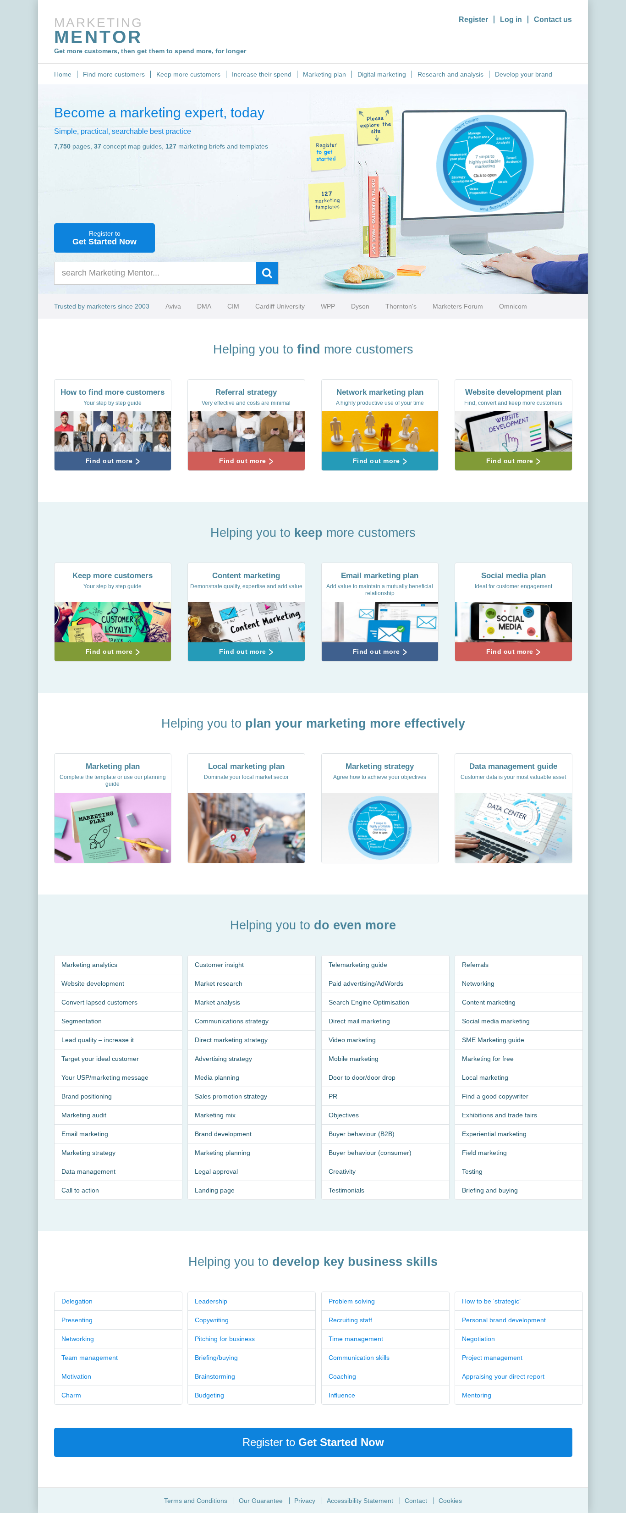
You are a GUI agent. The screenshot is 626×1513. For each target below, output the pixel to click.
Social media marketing (496, 1021)
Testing (472, 1171)
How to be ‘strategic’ (491, 1301)
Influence (342, 1395)
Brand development (223, 1134)
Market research (218, 983)
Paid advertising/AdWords (366, 983)
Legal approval (216, 1171)
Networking (478, 983)
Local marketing (485, 1077)
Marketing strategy (88, 1152)
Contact (416, 1500)
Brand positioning (86, 1096)
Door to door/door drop (362, 1077)
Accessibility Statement (360, 1500)
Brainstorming (215, 1376)
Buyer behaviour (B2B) (362, 1134)
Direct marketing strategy (231, 1040)
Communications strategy (232, 1021)
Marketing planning (222, 1152)
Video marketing (352, 1040)
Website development (92, 983)
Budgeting (209, 1395)
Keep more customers (188, 74)
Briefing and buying (490, 1190)
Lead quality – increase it (97, 1040)
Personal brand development (504, 1320)
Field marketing (484, 1152)
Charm (71, 1395)
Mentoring (476, 1395)
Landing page (215, 1190)
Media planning (217, 1077)
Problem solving (352, 1301)
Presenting (77, 1320)
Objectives (344, 1115)
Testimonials (346, 1190)
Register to (313, 1442)
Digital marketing (381, 74)
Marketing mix (215, 1115)
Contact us (553, 19)
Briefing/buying (216, 1357)
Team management (89, 1357)
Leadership (211, 1301)
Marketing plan (324, 74)
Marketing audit (83, 1115)
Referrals (475, 964)
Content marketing (489, 1002)
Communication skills (359, 1357)
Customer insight (219, 964)
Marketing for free (488, 1058)
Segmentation (81, 1021)
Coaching (342, 1376)
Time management (356, 1338)
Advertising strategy (223, 1058)
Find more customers (114, 74)
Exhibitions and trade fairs (499, 1115)
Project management (492, 1357)
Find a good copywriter (495, 1096)
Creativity (342, 1171)
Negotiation (478, 1338)
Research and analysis (450, 74)
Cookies (450, 1500)
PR (333, 1096)
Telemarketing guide (358, 964)
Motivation (76, 1376)
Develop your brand (523, 74)
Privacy (304, 1500)
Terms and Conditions (195, 1500)
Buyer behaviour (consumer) (370, 1152)
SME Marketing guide (493, 1040)
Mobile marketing (354, 1058)
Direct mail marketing (359, 1021)
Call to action (80, 1190)
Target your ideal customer (100, 1058)
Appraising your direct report (503, 1376)
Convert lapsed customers (99, 1002)
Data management (88, 1171)
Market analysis (217, 1002)
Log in (511, 19)
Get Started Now (104, 238)
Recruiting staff (350, 1320)
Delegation (77, 1301)
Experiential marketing (494, 1134)
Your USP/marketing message (104, 1077)
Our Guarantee (261, 1500)
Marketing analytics (89, 964)
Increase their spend (261, 74)
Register (473, 19)
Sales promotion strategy (231, 1096)
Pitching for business (225, 1338)
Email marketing (84, 1134)
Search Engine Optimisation (369, 1002)
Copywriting (212, 1320)
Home (62, 74)
